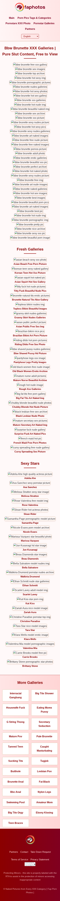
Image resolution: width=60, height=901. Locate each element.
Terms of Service (19, 859)
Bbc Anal (15, 792)
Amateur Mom (44, 802)
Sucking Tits (15, 761)
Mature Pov (15, 736)
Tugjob (44, 761)
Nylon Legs (44, 792)
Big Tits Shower (44, 693)
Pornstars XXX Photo (18, 23)
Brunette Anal (16, 781)
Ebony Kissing (44, 812)
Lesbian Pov (44, 771)
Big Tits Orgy (15, 812)
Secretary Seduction (44, 724)
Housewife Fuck (15, 707)
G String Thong (15, 722)
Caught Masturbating (44, 748)
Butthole (16, 771)
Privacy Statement (39, 859)
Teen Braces (15, 823)
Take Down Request (40, 852)
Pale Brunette (44, 736)
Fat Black (44, 781)
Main (11, 18)
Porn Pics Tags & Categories (34, 18)
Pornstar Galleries (44, 23)
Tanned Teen (15, 746)
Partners (30, 29)
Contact (24, 852)
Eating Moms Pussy (44, 709)
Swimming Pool (15, 802)
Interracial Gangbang (15, 695)
